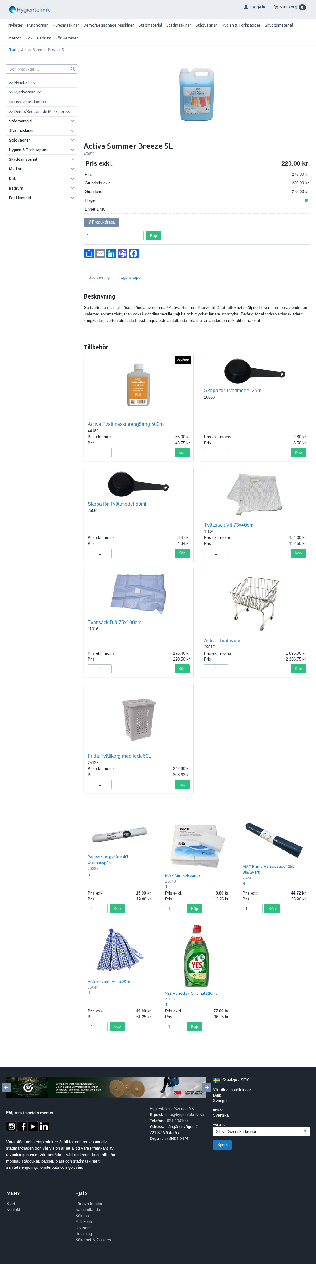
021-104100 (177, 1120)
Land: (217, 1095)
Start (12, 50)
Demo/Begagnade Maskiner (109, 25)
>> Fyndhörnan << (25, 92)
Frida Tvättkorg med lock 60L (119, 756)
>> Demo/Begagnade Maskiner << (39, 111)
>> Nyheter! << (22, 82)
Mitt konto (84, 1221)
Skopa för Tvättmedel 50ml (117, 504)
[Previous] (6, 1087)
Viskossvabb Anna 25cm (109, 981)
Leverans (83, 1227)
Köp (153, 235)
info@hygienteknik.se (184, 1114)
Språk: (219, 1110)
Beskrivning (99, 277)
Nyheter (15, 25)
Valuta (219, 1124)
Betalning (83, 1233)
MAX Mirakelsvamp (182, 875)
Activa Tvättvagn (222, 640)
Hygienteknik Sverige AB (172, 1108)
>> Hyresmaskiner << (27, 102)
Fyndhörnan (37, 25)
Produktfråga (103, 222)
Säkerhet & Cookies (93, 1239)
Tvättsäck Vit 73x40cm (228, 525)
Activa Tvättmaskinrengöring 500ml (126, 424)
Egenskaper (131, 277)
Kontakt (13, 1209)
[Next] (206, 1087)
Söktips (82, 1215)
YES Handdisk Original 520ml (191, 993)
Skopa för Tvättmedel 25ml (233, 390)
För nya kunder (88, 1203)
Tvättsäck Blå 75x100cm (114, 622)
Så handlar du (87, 1209)
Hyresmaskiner (66, 25)
